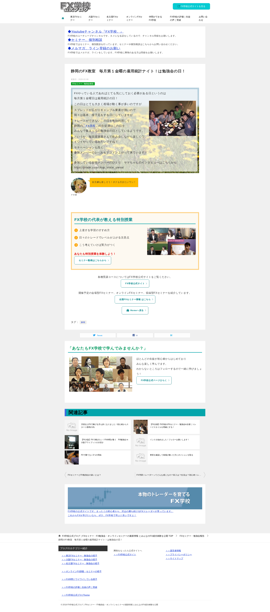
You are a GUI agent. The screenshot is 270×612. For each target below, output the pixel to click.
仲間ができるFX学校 (155, 18)
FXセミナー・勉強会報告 (82, 84)
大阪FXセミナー (94, 18)
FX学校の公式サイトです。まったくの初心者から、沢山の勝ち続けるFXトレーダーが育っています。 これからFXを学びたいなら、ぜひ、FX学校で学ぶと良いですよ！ (120, 513)
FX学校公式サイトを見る (193, 6)
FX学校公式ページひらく (154, 380)
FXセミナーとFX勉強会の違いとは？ (84, 475)
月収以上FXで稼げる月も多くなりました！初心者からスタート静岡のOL (104, 425)
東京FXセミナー (76, 18)
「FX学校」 (90, 125)
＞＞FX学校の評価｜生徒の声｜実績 (79, 587)
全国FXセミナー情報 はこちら (135, 299)
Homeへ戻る (137, 310)
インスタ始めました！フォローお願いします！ (169, 440)
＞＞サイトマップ (174, 558)
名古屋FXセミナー (112, 18)
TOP (117, 536)
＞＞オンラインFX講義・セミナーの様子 (82, 571)
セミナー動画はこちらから (93, 260)
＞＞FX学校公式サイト (125, 554)
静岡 (83, 322)
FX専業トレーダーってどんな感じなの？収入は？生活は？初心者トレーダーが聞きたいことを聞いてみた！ (171, 475)
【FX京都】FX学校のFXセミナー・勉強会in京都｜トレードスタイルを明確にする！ (173, 425)
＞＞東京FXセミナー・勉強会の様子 (79, 555)
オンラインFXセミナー (134, 18)
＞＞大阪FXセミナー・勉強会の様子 (79, 559)
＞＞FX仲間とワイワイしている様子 (79, 579)
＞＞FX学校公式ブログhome (76, 595)
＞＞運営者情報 (173, 550)
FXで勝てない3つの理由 (91, 455)
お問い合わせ (203, 18)
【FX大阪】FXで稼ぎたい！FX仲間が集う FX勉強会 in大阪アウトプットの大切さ (104, 441)
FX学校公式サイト (135, 283)
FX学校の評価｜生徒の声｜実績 (180, 18)
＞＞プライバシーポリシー (179, 554)
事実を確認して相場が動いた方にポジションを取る (171, 455)
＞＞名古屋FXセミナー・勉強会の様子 (80, 563)
